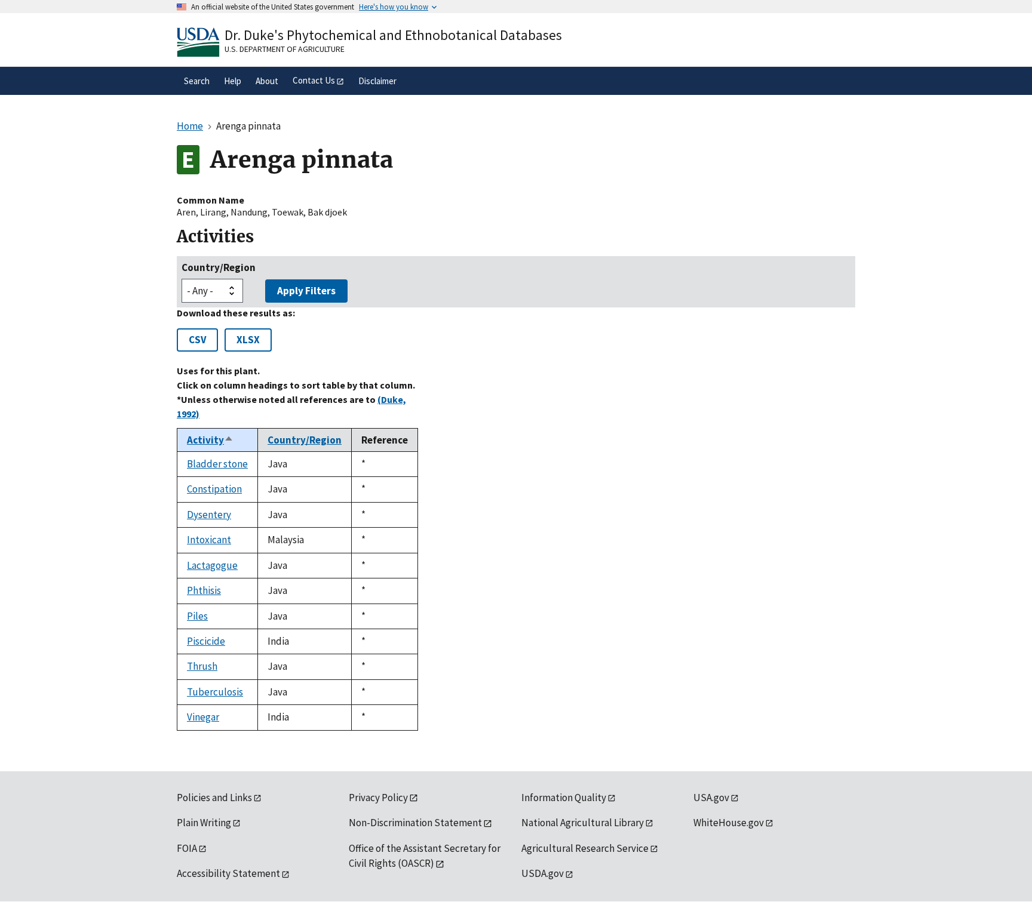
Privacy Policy (378, 797)
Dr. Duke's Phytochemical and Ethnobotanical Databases (393, 35)
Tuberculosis (215, 691)
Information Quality (563, 797)
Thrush (202, 666)
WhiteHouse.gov (728, 822)
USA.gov (711, 797)
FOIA (187, 848)
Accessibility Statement (228, 873)
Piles (197, 616)
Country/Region (219, 267)
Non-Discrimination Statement (415, 822)
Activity (210, 440)
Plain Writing (204, 822)
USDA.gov (542, 873)
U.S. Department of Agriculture (285, 49)
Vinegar (203, 717)
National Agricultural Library (582, 822)
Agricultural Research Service (585, 848)
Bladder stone (217, 463)
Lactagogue (212, 565)
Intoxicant (209, 539)
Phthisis (204, 590)
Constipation (214, 488)
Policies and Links (214, 797)
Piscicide (206, 641)
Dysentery (209, 514)
